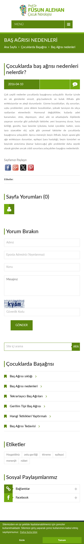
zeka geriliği (31, 455)
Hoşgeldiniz (13, 455)
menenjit (11, 461)
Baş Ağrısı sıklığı (21, 376)
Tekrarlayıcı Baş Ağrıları (26, 396)
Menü (19, 24)
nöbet (24, 461)
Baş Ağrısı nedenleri (24, 386)
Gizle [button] (22, 540)
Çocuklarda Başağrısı (34, 47)
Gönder (21, 325)
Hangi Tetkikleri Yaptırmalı (28, 416)
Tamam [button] (62, 540)
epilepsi (59, 455)
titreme (46, 455)
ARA (76, 346)
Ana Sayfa (10, 47)
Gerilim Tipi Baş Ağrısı (25, 406)
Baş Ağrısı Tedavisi (23, 426)
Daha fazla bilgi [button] (28, 532)
